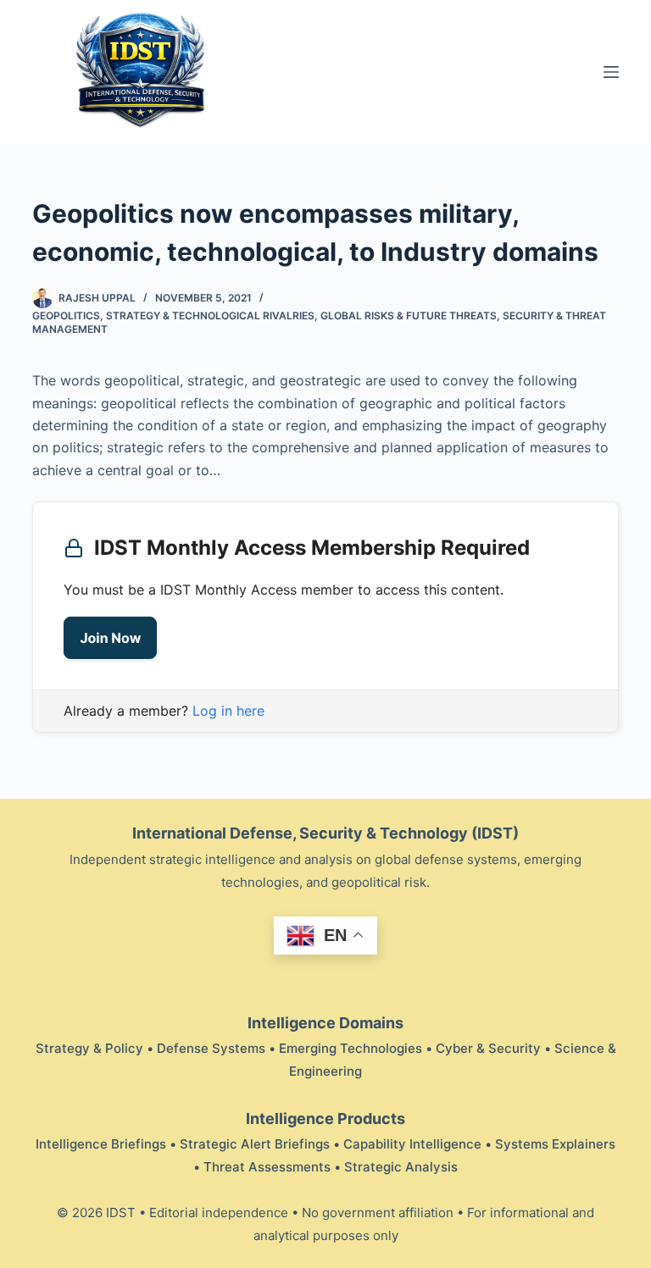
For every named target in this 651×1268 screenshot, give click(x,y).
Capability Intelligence (412, 1144)
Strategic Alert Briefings (255, 1144)
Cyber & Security (488, 1048)
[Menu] (611, 72)
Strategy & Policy (89, 1048)
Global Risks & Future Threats (408, 315)
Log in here (228, 710)
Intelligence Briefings (101, 1144)
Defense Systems (211, 1048)
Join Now (110, 637)
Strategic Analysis (401, 1167)
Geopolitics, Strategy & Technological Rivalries (173, 315)
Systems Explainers (555, 1144)
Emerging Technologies (350, 1048)
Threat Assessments (267, 1167)
